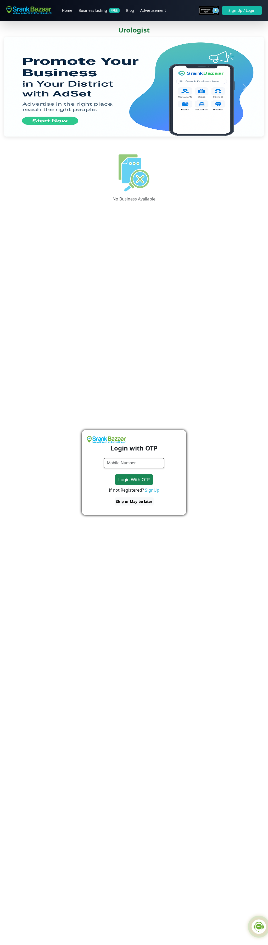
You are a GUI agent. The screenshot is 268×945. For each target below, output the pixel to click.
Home (67, 10)
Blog (130, 10)
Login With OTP (134, 479)
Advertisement (153, 10)
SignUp (152, 490)
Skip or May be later (134, 501)
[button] (23, 87)
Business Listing (98, 10)
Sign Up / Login (241, 10)
